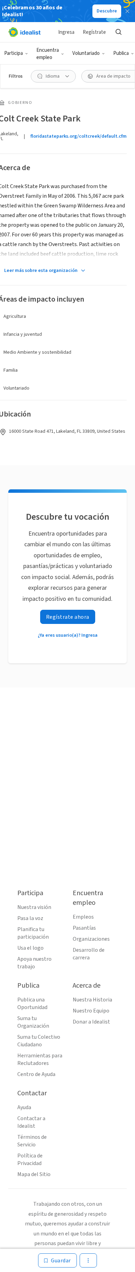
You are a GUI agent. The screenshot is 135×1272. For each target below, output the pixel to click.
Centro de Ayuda (36, 1074)
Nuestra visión (34, 907)
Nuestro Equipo (91, 1011)
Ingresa (66, 32)
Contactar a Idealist (31, 1122)
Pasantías (84, 928)
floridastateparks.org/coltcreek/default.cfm (78, 136)
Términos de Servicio (32, 1140)
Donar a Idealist (91, 1022)
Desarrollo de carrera (89, 953)
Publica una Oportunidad (32, 1003)
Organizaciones (91, 939)
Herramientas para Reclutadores (39, 1059)
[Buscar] (118, 32)
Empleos (83, 917)
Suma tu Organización (33, 1022)
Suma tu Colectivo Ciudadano (38, 1040)
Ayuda (24, 1107)
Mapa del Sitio (34, 1174)
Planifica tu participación (33, 933)
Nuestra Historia (92, 1000)
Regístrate (94, 32)
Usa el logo (30, 948)
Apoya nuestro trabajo (34, 962)
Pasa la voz (30, 918)
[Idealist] (24, 32)
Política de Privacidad (30, 1159)
